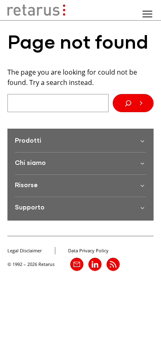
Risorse (26, 185)
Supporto (30, 208)
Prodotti (28, 141)
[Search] (133, 103)
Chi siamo (30, 163)
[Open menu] (147, 14)
